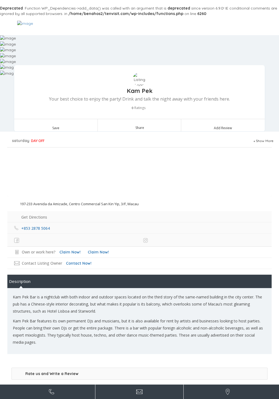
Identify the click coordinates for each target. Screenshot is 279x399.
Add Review (223, 128)
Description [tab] (20, 281)
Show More (265, 141)
